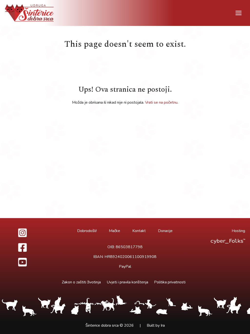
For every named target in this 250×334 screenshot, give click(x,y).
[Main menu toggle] (238, 13)
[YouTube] (22, 262)
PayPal (125, 266)
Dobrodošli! (87, 231)
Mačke (114, 231)
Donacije (165, 231)
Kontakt (139, 231)
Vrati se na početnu (161, 102)
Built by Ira (156, 325)
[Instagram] (22, 233)
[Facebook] (22, 247)
